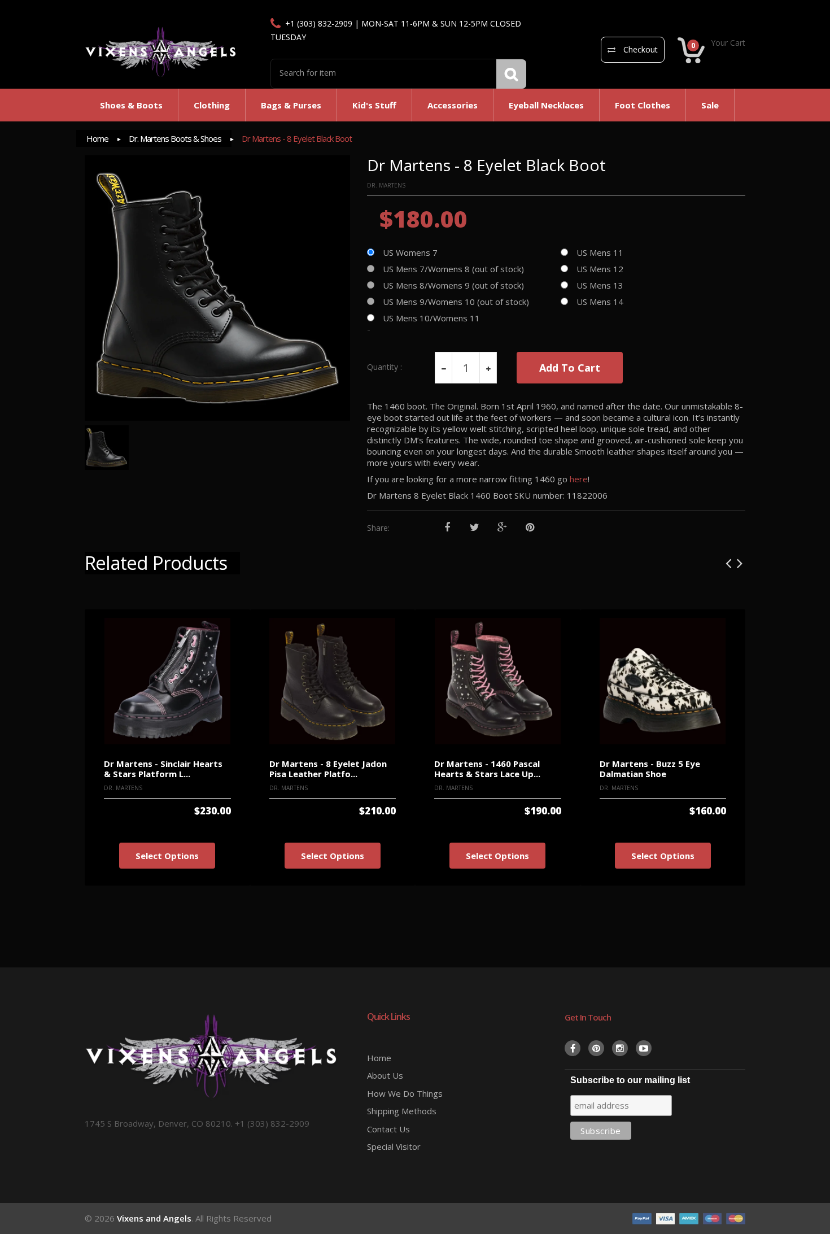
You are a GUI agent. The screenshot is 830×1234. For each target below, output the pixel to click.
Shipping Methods (401, 1111)
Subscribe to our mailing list (630, 1080)
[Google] (502, 528)
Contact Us (388, 1129)
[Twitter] (474, 528)
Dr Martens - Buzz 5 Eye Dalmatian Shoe (650, 769)
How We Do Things (405, 1093)
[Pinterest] (530, 528)
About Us (385, 1075)
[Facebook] (447, 528)
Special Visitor (394, 1146)
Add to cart (569, 367)
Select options (167, 855)
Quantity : (384, 367)
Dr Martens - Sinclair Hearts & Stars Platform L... (163, 769)
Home (97, 138)
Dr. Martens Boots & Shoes (175, 138)
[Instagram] (620, 1048)
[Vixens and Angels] (161, 51)
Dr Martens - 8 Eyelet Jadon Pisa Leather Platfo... (328, 769)
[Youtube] (644, 1048)
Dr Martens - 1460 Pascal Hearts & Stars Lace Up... (487, 769)
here (579, 479)
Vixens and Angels (154, 1218)
